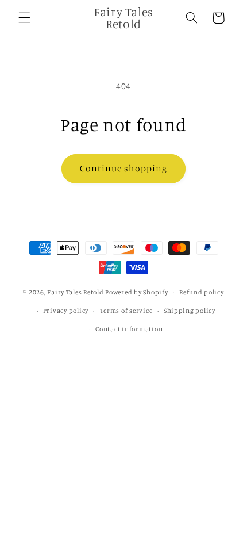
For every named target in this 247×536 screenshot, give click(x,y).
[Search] (191, 18)
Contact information (129, 329)
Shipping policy (189, 311)
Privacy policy (65, 311)
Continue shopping (124, 168)
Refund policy (201, 292)
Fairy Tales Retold (76, 292)
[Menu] (24, 18)
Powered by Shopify (136, 292)
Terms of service (126, 311)
